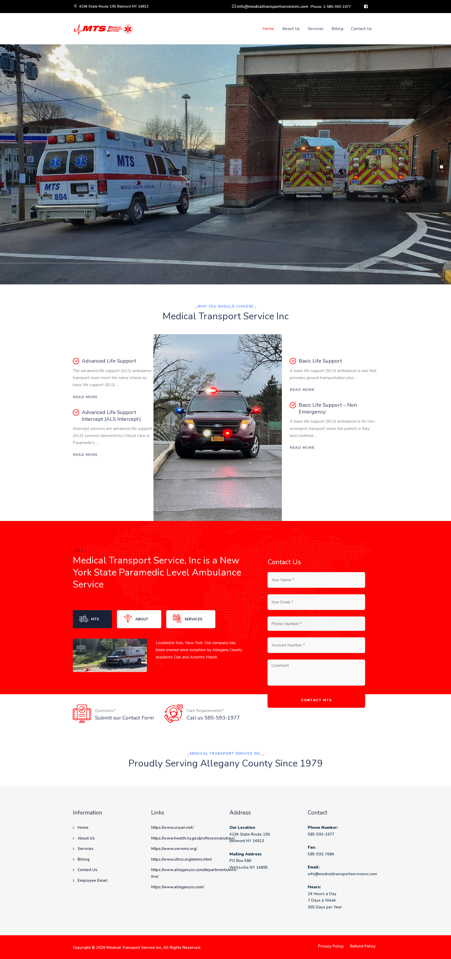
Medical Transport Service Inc (133, 947)
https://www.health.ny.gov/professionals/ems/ (193, 838)
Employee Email (93, 880)
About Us (291, 28)
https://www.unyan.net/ (172, 827)
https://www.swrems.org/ (174, 848)
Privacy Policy (331, 946)
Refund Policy (363, 946)
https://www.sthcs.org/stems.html (181, 859)
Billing (337, 28)
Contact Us (361, 28)
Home (268, 28)
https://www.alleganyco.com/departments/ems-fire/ (194, 873)
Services (316, 28)
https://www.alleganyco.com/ (177, 887)
